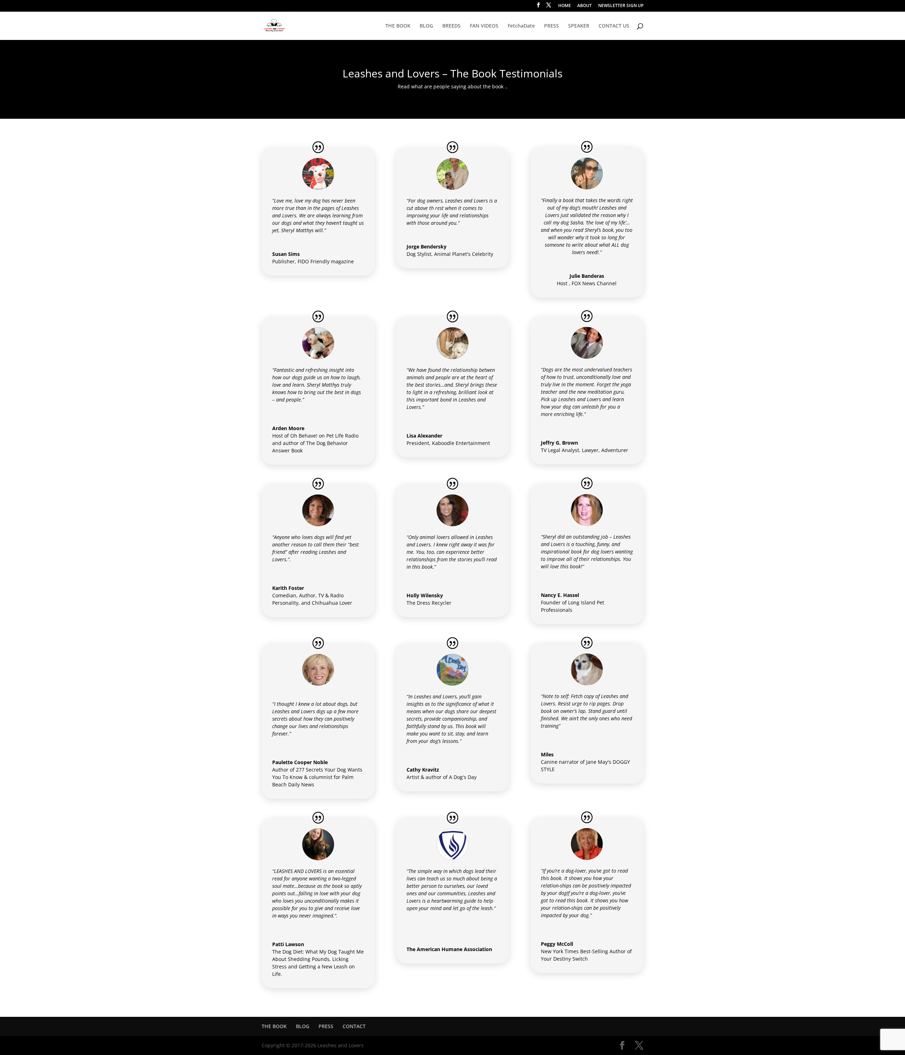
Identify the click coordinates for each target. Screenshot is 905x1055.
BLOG (426, 26)
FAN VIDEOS (484, 26)
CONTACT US (614, 26)
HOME (564, 6)
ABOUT (584, 6)
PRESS (551, 26)
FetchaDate (521, 26)
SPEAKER (578, 26)
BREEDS (451, 26)
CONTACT (354, 1026)
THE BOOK (397, 26)
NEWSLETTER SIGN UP (620, 6)
